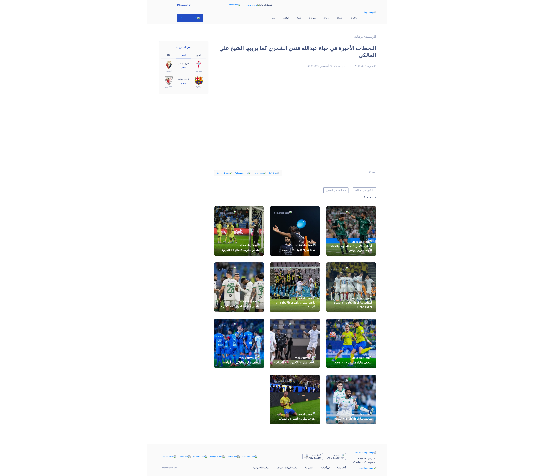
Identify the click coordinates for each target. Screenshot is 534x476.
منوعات (312, 18)
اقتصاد (340, 18)
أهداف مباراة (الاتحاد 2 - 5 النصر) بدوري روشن (353, 304)
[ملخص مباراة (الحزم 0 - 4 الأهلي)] (239, 287)
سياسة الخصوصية (261, 467)
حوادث (286, 18)
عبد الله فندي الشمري (336, 190)
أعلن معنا (341, 467)
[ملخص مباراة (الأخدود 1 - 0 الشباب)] (295, 343)
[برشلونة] (199, 80)
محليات (354, 18)
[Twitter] (260, 173)
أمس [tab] (198, 55)
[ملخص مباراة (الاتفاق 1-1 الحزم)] (239, 231)
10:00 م (183, 83)
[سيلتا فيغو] (199, 65)
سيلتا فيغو (199, 71)
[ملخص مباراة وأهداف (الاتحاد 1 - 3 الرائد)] (295, 287)
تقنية (299, 18)
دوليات (326, 18)
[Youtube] (200, 456)
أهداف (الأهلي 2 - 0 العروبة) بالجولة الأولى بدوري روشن (351, 248)
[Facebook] (224, 173)
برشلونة (198, 86)
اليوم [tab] (183, 55)
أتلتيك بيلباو (168, 86)
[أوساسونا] (169, 65)
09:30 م (183, 68)
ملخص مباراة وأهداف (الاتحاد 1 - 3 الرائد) (296, 304)
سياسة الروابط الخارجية (287, 467)
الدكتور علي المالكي (364, 190)
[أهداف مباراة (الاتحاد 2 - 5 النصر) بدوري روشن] (351, 287)
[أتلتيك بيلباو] (169, 80)
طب (274, 18)
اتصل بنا (308, 467)
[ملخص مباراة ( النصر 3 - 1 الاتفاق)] (351, 343)
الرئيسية (370, 36)
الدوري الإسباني (183, 64)
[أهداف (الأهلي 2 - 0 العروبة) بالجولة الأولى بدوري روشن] (351, 231)
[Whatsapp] (242, 173)
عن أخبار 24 (324, 467)
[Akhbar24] (364, 452)
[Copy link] (274, 173)
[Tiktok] (185, 456)
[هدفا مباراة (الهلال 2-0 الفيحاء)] (295, 231)
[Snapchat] (169, 456)
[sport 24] (190, 18)
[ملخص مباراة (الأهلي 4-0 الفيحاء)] (351, 399)
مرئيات (358, 36)
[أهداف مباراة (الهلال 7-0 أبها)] (239, 343)
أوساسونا (168, 71)
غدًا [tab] (168, 55)
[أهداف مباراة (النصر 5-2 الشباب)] (295, 399)
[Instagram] (217, 456)
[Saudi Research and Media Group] (364, 468)
